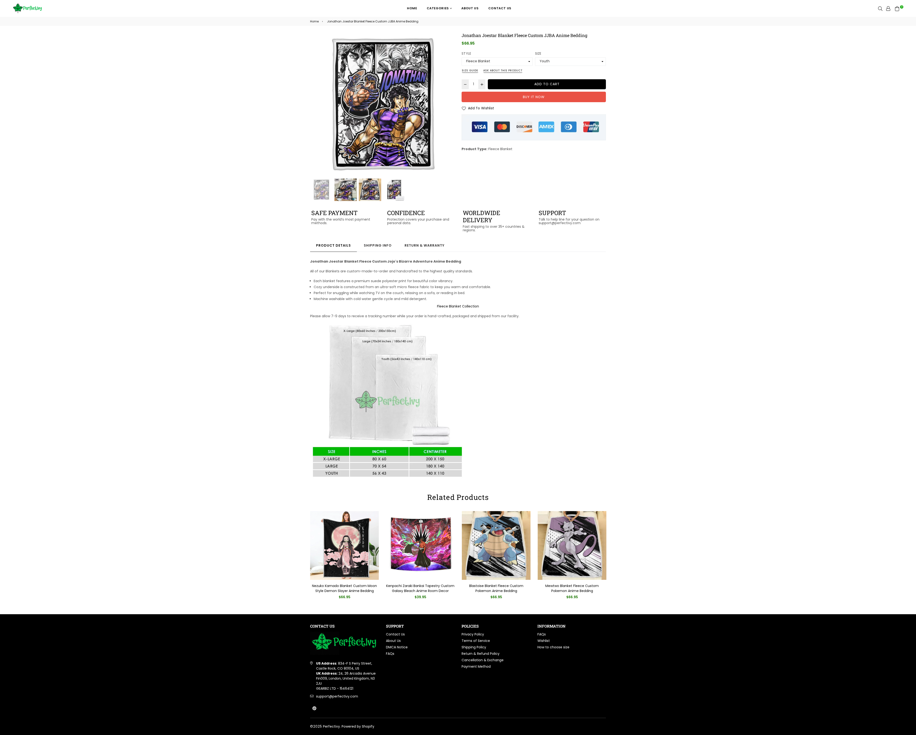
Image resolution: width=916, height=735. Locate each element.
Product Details (333, 245)
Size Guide (470, 70)
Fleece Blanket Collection (458, 306)
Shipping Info (378, 245)
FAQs (390, 653)
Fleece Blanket (500, 149)
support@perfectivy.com (337, 696)
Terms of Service (476, 640)
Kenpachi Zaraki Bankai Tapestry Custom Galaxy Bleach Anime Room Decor (420, 588)
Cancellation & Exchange (483, 660)
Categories (438, 8)
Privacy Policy (473, 634)
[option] (382, 105)
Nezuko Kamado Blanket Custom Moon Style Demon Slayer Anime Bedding (344, 588)
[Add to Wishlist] (373, 522)
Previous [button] (316, 105)
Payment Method (476, 666)
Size (538, 53)
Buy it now (534, 97)
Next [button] (448, 105)
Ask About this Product (502, 70)
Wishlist (543, 640)
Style (466, 53)
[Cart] (897, 8)
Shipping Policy (474, 647)
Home (412, 8)
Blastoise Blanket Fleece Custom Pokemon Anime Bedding (496, 588)
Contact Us (500, 8)
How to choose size (553, 647)
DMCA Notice (397, 647)
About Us (470, 8)
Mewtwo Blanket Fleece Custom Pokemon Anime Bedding (572, 588)
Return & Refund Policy (481, 653)
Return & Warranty (424, 245)
